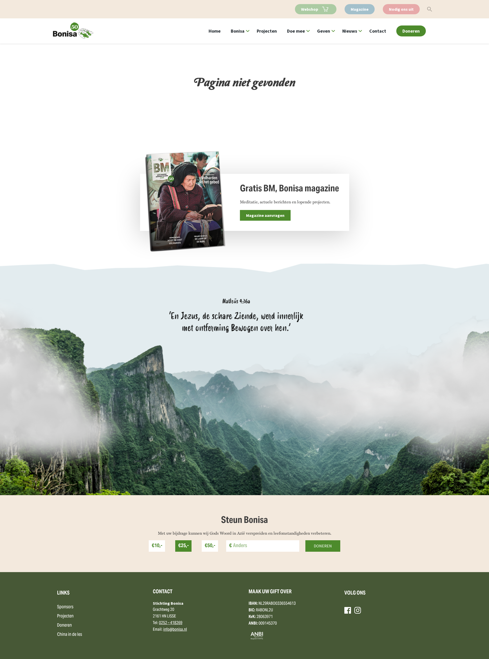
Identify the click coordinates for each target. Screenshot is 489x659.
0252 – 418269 (170, 623)
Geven (323, 31)
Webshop (309, 9)
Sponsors (65, 607)
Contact (377, 31)
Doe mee (296, 31)
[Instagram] (357, 610)
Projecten (267, 31)
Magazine (360, 9)
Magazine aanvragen (265, 215)
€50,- (210, 546)
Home (215, 31)
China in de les (69, 635)
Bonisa (237, 31)
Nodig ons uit (401, 9)
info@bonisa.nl (175, 629)
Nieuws (349, 31)
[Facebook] (347, 610)
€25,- (183, 546)
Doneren (411, 31)
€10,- (157, 546)
